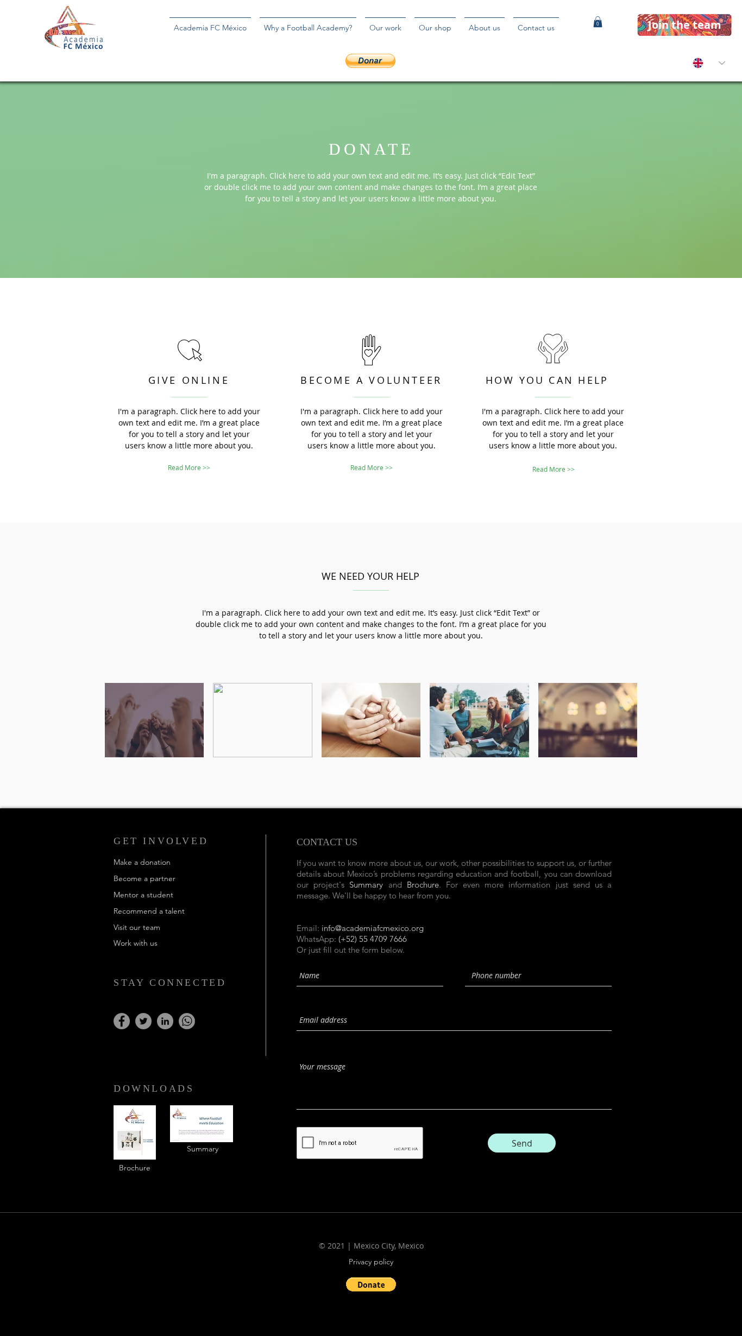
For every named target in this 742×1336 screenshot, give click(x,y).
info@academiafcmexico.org (373, 928)
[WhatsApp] (187, 1021)
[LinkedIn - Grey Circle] (165, 1021)
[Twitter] (143, 1021)
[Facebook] (122, 1021)
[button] (597, 21)
